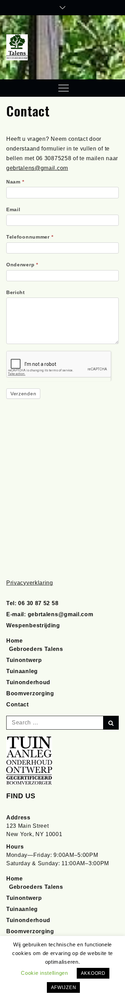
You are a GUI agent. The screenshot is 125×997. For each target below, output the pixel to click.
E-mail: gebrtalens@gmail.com (49, 614)
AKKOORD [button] (93, 973)
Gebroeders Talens (36, 649)
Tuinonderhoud (28, 682)
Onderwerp (22, 264)
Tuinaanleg (22, 671)
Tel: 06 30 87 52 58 (32, 603)
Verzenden (23, 393)
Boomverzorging (30, 693)
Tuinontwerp (24, 660)
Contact (17, 704)
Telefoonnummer (29, 237)
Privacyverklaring (29, 583)
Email (13, 209)
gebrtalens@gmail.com (37, 168)
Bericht (15, 292)
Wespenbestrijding (33, 625)
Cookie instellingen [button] (44, 973)
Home (14, 641)
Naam (15, 181)
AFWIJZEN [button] (63, 987)
